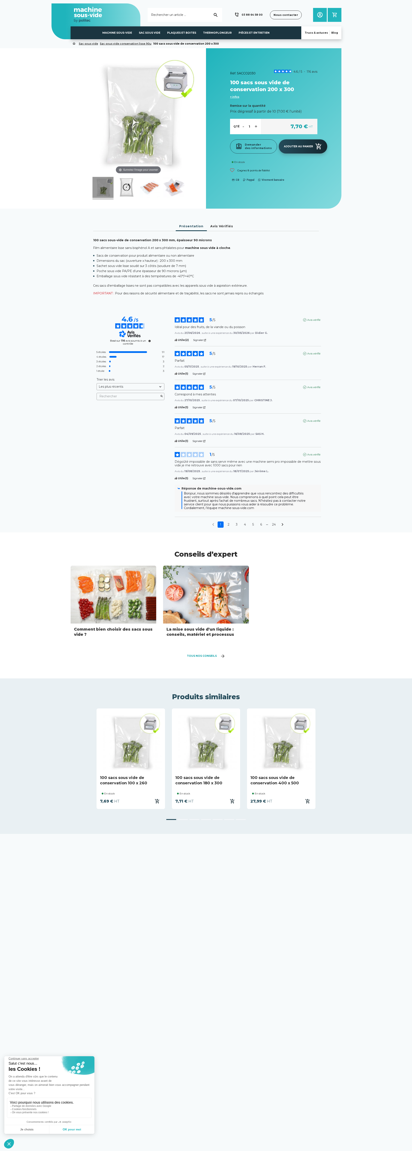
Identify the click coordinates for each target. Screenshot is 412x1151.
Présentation (191, 226)
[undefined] (149, 341)
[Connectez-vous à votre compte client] (320, 15)
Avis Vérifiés (221, 226)
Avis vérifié (313, 319)
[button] (248, 15)
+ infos (234, 96)
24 (274, 524)
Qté (236, 126)
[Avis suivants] (282, 525)
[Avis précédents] (213, 524)
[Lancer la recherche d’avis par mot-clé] (161, 396)
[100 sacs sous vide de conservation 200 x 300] (103, 188)
